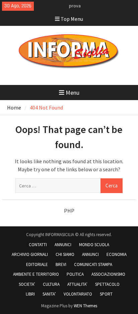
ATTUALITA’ (77, 284)
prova (75, 6)
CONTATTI (38, 245)
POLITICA (75, 274)
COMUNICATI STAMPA (93, 264)
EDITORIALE (37, 264)
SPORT (106, 294)
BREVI (61, 264)
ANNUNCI (63, 245)
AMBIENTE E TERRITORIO (36, 274)
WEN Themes (85, 306)
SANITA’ (49, 294)
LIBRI (30, 294)
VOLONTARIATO (78, 294)
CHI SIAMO (65, 254)
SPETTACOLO (107, 284)
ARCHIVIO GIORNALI (30, 254)
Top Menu (72, 18)
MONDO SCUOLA (94, 245)
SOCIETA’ (27, 284)
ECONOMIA (117, 254)
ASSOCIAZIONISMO (108, 274)
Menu (72, 92)
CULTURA (51, 284)
